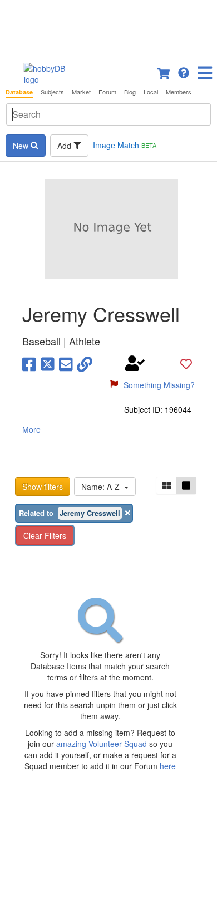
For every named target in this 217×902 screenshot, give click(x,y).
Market (81, 92)
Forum (107, 92)
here (168, 765)
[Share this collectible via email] (66, 363)
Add (65, 145)
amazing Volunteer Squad (101, 743)
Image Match (124, 145)
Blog (130, 92)
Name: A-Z (102, 486)
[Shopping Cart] (164, 71)
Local (151, 92)
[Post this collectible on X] (48, 363)
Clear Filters (44, 535)
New (22, 145)
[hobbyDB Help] (183, 71)
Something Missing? (159, 384)
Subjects (52, 92)
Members (178, 92)
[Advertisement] (108, 28)
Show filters (42, 486)
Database (19, 92)
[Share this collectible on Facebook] (29, 363)
